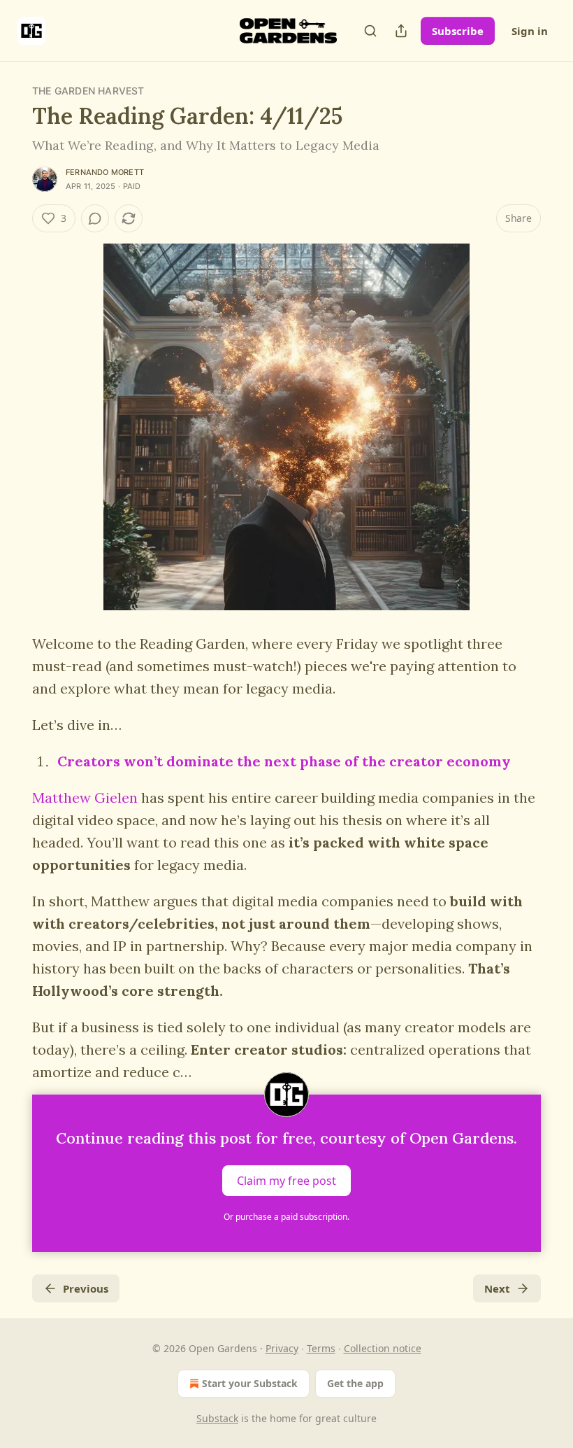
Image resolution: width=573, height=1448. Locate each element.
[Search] (370, 31)
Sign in (530, 31)
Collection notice (382, 1348)
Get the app (355, 1383)
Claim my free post (286, 1180)
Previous (85, 1288)
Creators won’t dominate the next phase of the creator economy (284, 761)
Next (497, 1288)
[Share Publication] (401, 31)
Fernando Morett (105, 172)
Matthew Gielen (85, 797)
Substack (217, 1418)
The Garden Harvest (88, 91)
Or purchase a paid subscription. (286, 1217)
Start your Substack (250, 1383)
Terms (321, 1348)
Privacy (282, 1348)
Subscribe (458, 31)
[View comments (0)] (95, 218)
